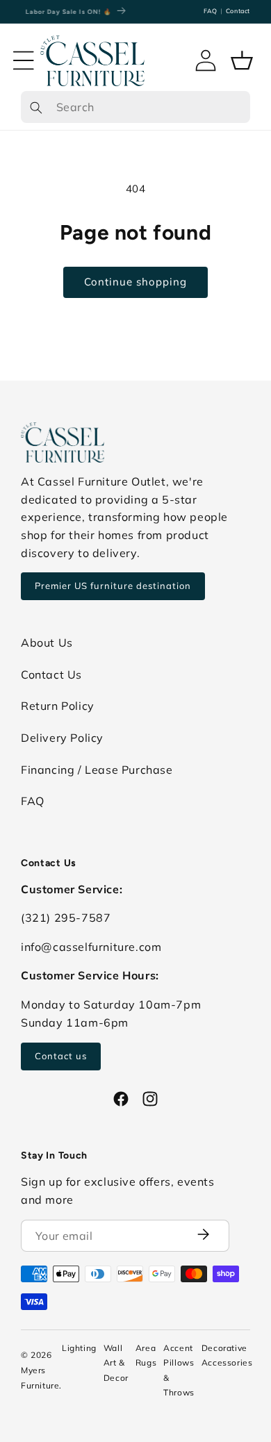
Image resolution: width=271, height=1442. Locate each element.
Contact (238, 11)
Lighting (79, 1348)
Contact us (61, 1055)
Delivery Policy (62, 738)
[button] (24, 60)
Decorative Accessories (227, 1355)
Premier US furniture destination (113, 585)
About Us (47, 642)
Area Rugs (146, 1355)
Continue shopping (135, 281)
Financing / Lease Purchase (97, 770)
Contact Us (51, 674)
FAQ (210, 11)
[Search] (36, 107)
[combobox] (135, 107)
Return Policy (58, 706)
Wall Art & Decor (116, 1363)
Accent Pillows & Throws (179, 1370)
